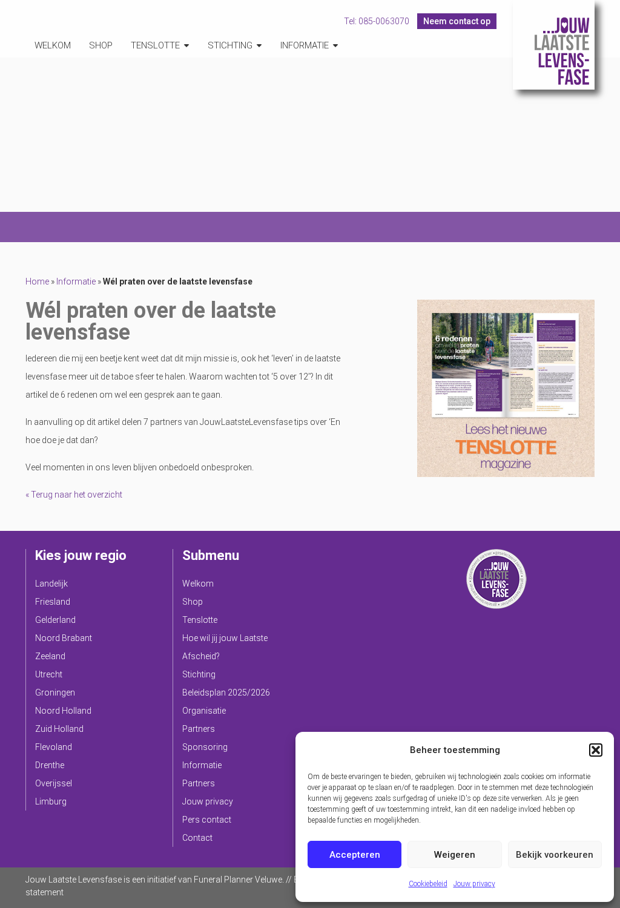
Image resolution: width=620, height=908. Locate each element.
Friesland (52, 602)
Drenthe (49, 765)
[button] (596, 750)
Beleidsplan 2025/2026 (226, 692)
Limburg (51, 801)
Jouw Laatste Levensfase (554, 45)
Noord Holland (63, 711)
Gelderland (55, 620)
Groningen (55, 692)
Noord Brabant (63, 638)
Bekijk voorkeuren (554, 854)
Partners (198, 729)
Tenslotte (155, 45)
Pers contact (206, 819)
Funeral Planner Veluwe (238, 879)
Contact (197, 838)
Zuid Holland (59, 729)
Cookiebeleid (428, 884)
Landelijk (51, 583)
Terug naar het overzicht (75, 494)
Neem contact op (456, 21)
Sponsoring (205, 747)
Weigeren (454, 854)
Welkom (53, 45)
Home (37, 281)
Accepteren (354, 854)
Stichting (230, 45)
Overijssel (53, 783)
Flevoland (53, 747)
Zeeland (50, 656)
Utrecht (48, 674)
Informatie (304, 45)
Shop (101, 45)
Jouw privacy (474, 884)
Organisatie (204, 711)
